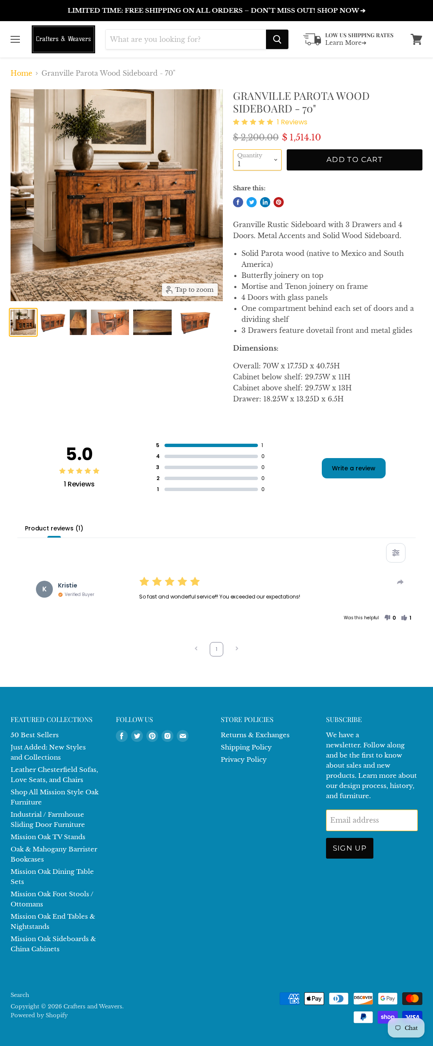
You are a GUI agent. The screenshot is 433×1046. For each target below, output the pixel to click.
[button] (390, 618)
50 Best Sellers (35, 735)
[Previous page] (196, 649)
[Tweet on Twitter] (252, 202)
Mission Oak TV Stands (48, 837)
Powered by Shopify (39, 1015)
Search (20, 995)
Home (21, 73)
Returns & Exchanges (255, 735)
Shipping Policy (246, 747)
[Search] (277, 39)
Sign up (350, 848)
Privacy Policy (244, 759)
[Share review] (400, 582)
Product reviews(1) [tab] (54, 528)
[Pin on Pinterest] (279, 202)
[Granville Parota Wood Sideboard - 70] (23, 322)
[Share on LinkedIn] (265, 202)
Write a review (353, 468)
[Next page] (236, 649)
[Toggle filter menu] (396, 553)
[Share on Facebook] (238, 202)
